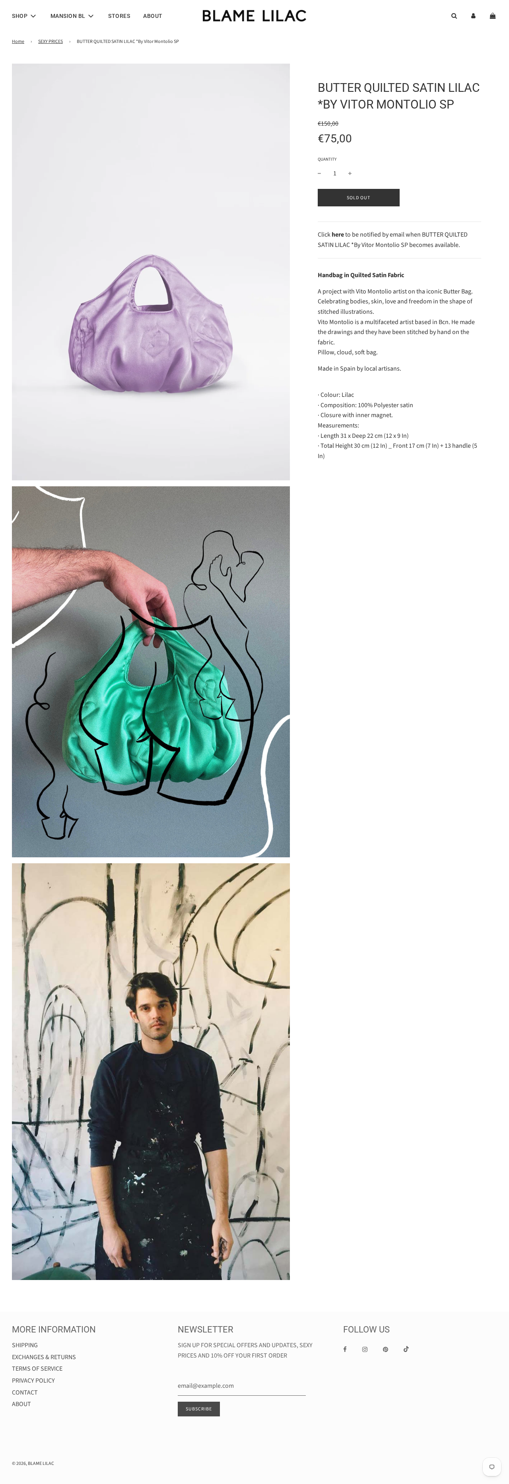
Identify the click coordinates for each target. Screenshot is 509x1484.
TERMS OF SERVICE (37, 1368)
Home (18, 41)
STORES (119, 16)
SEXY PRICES (50, 41)
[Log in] (473, 15)
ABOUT (153, 16)
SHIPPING (25, 1345)
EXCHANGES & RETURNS (44, 1357)
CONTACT (25, 1392)
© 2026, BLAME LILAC (33, 1463)
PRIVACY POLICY (33, 1380)
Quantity (327, 159)
